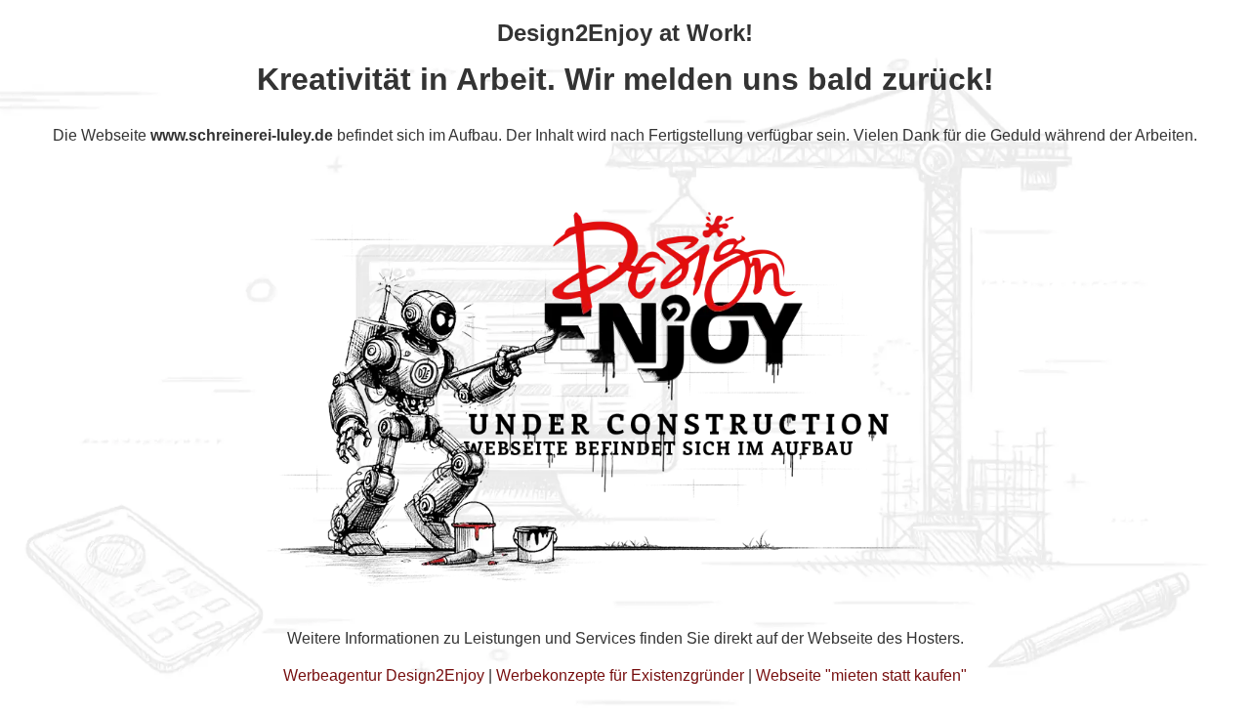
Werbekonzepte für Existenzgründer (620, 675)
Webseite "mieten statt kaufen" (861, 675)
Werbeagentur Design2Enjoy (383, 675)
